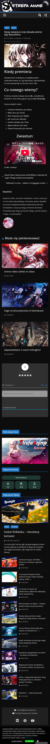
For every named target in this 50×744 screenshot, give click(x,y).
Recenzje (14, 527)
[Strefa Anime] (25, 1)
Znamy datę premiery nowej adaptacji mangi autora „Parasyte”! (32, 617)
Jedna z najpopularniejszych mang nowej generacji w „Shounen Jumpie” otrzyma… (32, 679)
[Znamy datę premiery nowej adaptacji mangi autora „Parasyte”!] (9, 618)
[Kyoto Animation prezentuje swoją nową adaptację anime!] (9, 643)
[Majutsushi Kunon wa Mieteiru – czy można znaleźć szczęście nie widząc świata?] (9, 667)
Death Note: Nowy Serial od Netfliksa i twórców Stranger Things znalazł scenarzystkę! (26, 176)
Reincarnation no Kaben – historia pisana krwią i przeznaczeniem (32, 605)
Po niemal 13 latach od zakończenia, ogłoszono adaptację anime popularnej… (32, 591)
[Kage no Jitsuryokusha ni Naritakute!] (25, 284)
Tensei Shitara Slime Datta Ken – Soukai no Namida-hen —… (31, 629)
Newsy (14, 28)
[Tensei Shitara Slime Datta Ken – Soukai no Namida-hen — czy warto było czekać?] (9, 631)
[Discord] (17, 720)
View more (29, 738)
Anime (7, 28)
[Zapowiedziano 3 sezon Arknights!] (25, 323)
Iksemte (18, 38)
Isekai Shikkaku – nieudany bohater (21, 534)
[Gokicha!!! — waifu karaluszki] (9, 694)
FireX (17, 541)
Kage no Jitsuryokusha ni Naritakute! (24, 310)
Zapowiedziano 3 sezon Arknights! (22, 349)
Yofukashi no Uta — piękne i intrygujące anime (25, 183)
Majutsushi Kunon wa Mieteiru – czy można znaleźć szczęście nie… (32, 666)
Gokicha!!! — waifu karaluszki (30, 693)
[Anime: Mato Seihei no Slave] (25, 245)
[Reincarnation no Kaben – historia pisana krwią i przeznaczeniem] (9, 606)
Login (45, 385)
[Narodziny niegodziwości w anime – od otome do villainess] (9, 655)
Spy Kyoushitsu (16, 41)
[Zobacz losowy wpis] (45, 15)
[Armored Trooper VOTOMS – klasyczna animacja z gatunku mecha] (9, 563)
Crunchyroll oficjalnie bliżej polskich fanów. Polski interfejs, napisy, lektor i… (31, 576)
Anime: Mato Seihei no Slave (19, 271)
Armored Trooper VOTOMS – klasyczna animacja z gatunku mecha (30, 562)
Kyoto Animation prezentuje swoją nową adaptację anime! (32, 641)
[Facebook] (25, 720)
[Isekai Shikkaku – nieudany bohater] (25, 511)
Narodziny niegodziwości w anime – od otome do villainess (32, 654)
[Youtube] (32, 720)
